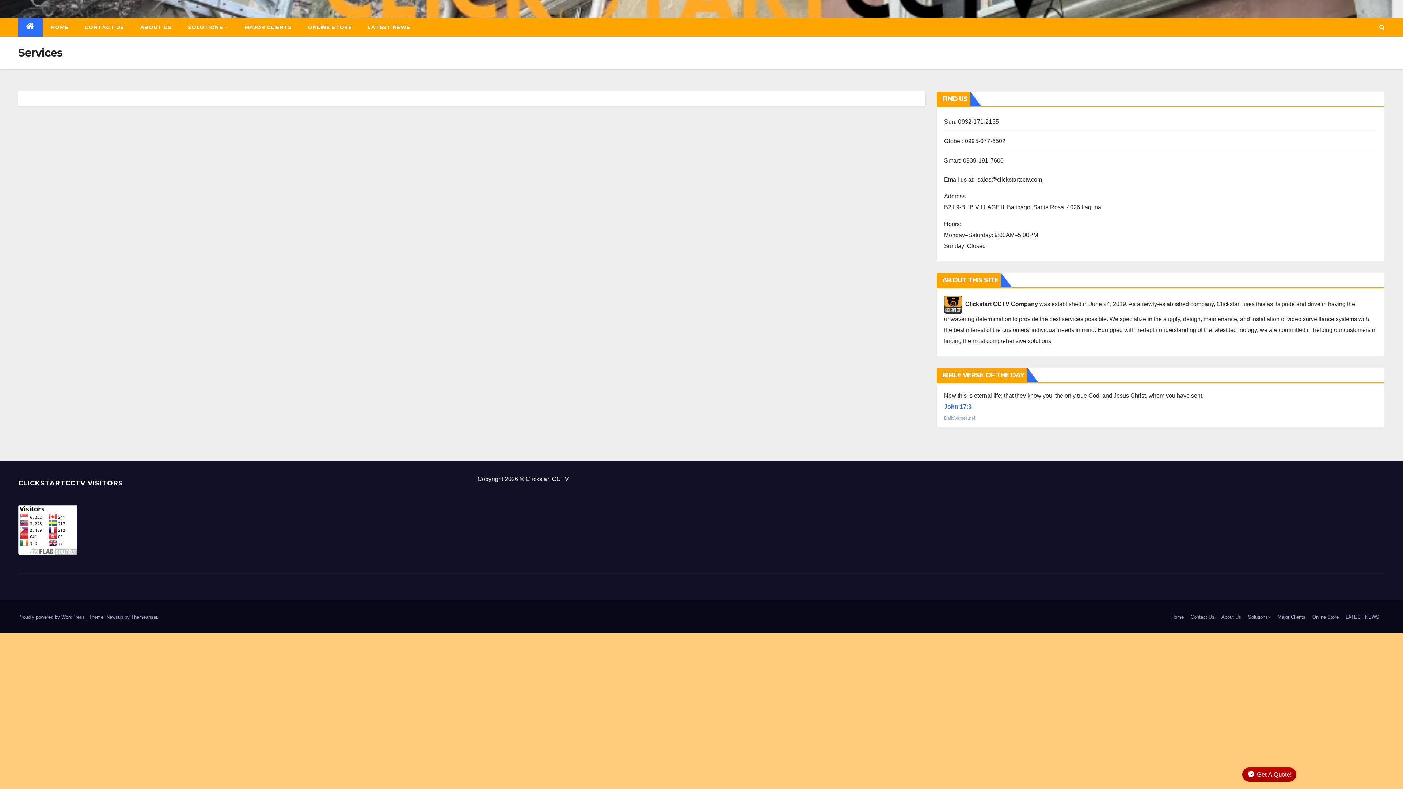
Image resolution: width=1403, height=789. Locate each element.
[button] (1382, 27)
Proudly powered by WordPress (52, 617)
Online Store (329, 27)
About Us (156, 27)
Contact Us (104, 27)
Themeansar (144, 617)
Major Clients (268, 27)
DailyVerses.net (959, 418)
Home (59, 27)
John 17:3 (958, 407)
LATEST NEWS (389, 27)
